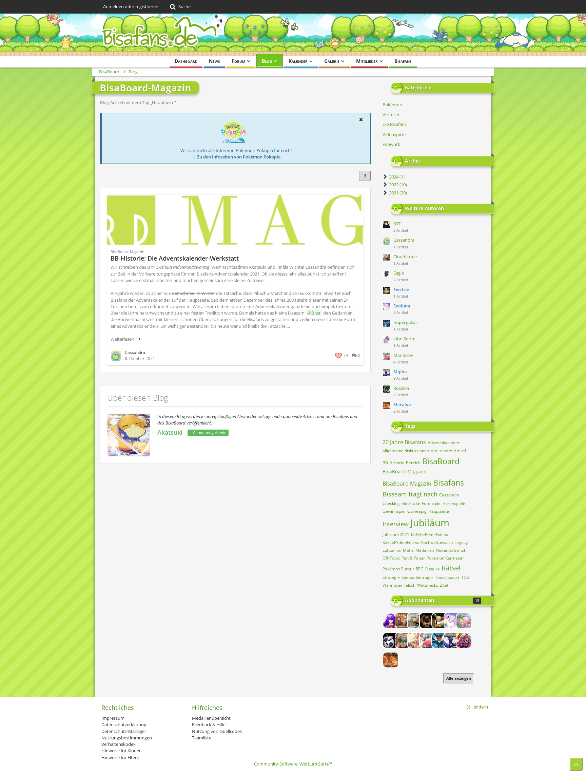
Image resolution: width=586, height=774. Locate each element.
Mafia (408, 550)
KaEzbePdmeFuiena (429, 534)
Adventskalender (444, 443)
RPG (420, 569)
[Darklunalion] (427, 620)
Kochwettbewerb (437, 542)
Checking (391, 503)
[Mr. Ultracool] (464, 640)
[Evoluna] (452, 620)
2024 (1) (396, 177)
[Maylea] (439, 640)
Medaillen (424, 550)
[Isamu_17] (403, 640)
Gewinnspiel (394, 511)
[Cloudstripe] (415, 620)
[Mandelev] (427, 640)
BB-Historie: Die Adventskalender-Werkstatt (175, 258)
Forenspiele (454, 503)
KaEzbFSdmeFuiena (401, 542)
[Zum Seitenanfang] (576, 764)
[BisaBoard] (293, 35)
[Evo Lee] (439, 620)
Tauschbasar (447, 577)
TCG (465, 577)
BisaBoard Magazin (407, 483)
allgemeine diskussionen (406, 451)
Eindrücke (411, 503)
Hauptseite (438, 511)
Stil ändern (477, 707)
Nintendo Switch (451, 550)
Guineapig (417, 511)
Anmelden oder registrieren (130, 6)
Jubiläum (429, 522)
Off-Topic (391, 558)
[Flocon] (464, 620)
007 (397, 224)
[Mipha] (452, 640)
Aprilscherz (441, 451)
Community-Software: (293, 764)
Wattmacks (427, 585)
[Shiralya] (391, 660)
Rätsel (451, 567)
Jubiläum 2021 (396, 534)
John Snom (404, 339)
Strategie (391, 577)
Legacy (461, 542)
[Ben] (403, 620)
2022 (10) (397, 185)
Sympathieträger (417, 577)
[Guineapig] (391, 640)
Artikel (460, 451)
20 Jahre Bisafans (404, 442)
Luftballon (392, 550)
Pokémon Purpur (398, 569)
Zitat (444, 585)
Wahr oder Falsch (399, 585)
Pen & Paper (413, 558)
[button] (361, 119)
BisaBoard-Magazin (405, 471)
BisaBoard (441, 461)
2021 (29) (397, 193)
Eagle (398, 273)
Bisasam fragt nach (410, 494)
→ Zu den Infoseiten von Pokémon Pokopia (236, 157)
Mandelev (403, 355)
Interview (396, 524)
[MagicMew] (415, 640)
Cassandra (403, 240)
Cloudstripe (405, 256)
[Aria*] (391, 620)
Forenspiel (432, 503)
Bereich (413, 463)
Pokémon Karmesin (445, 558)
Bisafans (448, 482)
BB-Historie (393, 463)
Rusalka (401, 388)
